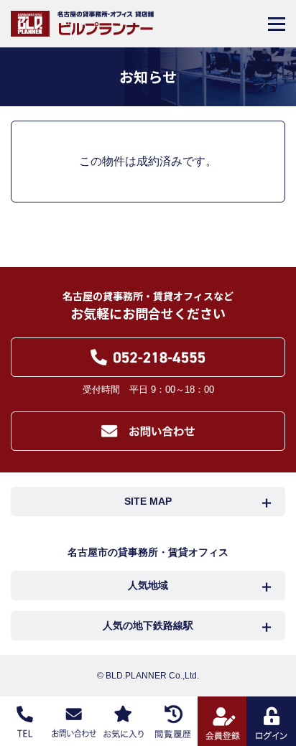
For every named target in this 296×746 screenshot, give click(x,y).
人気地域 (148, 585)
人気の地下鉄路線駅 (148, 625)
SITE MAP (148, 501)
